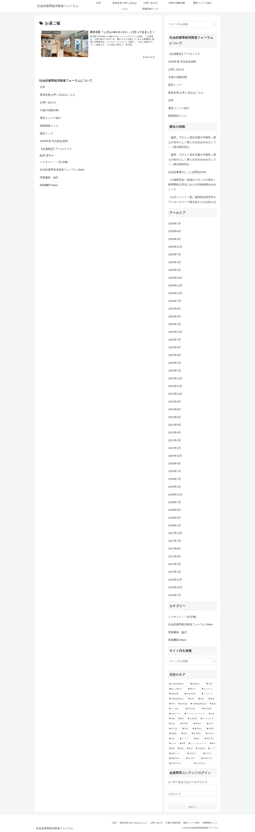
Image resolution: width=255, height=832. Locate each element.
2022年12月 (175, 331)
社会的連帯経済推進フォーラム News (62, 169)
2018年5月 (174, 509)
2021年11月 (175, 386)
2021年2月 (174, 440)
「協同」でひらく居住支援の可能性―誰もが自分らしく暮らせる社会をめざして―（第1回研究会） (192, 159)
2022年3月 (174, 355)
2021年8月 (174, 409)
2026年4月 (174, 239)
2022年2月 (174, 362)
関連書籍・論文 (49, 177)
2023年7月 (174, 300)
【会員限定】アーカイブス (56, 148)
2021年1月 (174, 448)
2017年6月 (174, 548)
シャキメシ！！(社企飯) (54, 161)
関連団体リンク (49, 125)
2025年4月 (174, 262)
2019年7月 (174, 479)
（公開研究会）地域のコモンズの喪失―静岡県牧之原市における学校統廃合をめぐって (192, 184)
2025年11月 (175, 246)
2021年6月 (174, 417)
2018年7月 (174, 502)
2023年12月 (175, 285)
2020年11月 (175, 455)
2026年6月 (174, 231)
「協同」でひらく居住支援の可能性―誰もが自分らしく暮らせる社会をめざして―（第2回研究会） (192, 142)
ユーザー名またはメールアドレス (187, 782)
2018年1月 (174, 525)
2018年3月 (174, 517)
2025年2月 (174, 269)
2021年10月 (175, 393)
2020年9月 (174, 463)
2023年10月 (175, 293)
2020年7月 (174, 471)
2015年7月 (174, 595)
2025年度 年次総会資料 (54, 141)
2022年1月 (174, 370)
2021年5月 (174, 424)
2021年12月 (175, 378)
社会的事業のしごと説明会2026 (187, 172)
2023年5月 (174, 308)
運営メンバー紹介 (50, 117)
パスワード (174, 794)
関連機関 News (49, 185)
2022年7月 (174, 339)
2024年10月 (175, 277)
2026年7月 (174, 223)
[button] (214, 24)
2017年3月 (174, 556)
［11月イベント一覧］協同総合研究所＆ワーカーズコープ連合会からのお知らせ (192, 199)
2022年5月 (174, 347)
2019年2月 (174, 486)
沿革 (42, 87)
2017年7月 (174, 540)
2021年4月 (174, 432)
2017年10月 (175, 533)
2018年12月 (175, 494)
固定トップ (46, 133)
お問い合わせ (48, 102)
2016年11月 (175, 579)
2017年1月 (174, 571)
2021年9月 (174, 401)
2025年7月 (174, 254)
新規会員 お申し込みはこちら (57, 94)
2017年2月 (174, 564)
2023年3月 (174, 316)
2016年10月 (175, 587)
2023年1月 (174, 324)
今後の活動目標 (49, 110)
